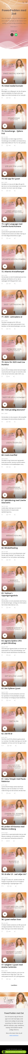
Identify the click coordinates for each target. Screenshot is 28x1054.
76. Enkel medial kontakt (12, 86)
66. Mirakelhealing (9, 548)
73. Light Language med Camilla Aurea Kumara (11, 225)
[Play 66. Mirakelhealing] (5, 542)
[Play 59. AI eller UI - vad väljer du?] (5, 869)
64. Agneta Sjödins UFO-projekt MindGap (11, 642)
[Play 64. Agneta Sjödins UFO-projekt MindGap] (5, 635)
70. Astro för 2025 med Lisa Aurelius (13, 363)
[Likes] (2, 98)
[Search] (23, 2)
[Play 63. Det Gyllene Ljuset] (5, 683)
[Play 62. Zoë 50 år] (5, 728)
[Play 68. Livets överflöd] (5, 450)
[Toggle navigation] (26, 2)
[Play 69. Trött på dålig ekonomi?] (5, 404)
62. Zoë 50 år (6, 733)
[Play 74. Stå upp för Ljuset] (5, 173)
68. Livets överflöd (9, 455)
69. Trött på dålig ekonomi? (13, 410)
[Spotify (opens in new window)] (16, 34)
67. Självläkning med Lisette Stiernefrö (13, 501)
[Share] (15, 98)
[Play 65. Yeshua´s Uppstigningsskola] (5, 588)
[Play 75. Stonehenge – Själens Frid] (5, 126)
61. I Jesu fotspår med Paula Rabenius (13, 780)
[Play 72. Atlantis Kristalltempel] (5, 266)
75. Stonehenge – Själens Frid (12, 132)
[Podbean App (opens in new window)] (12, 34)
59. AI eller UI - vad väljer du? (13, 874)
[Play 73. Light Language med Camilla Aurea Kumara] (5, 219)
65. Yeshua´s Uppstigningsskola (9, 594)
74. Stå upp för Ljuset (10, 178)
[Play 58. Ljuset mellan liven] (5, 914)
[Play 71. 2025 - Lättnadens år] (5, 311)
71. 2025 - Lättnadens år (11, 317)
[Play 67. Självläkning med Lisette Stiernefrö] (5, 495)
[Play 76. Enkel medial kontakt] (5, 80)
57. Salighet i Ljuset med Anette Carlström (12, 965)
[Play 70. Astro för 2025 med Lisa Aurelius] (5, 357)
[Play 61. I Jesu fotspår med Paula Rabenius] (5, 773)
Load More (14, 985)
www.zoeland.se (13, 1035)
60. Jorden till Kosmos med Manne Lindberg (12, 827)
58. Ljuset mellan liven (11, 919)
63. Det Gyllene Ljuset (10, 688)
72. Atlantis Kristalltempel (12, 271)
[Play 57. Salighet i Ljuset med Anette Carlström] (5, 959)
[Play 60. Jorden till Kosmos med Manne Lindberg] (5, 821)
